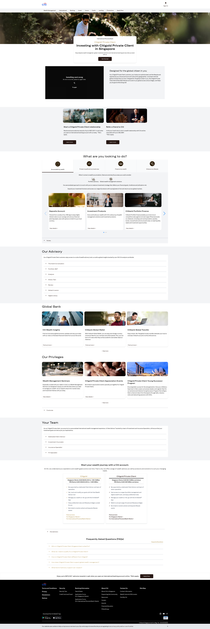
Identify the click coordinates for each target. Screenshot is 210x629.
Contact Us (124, 588)
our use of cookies (128, 626)
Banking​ (72, 10)
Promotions (110, 10)
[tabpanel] (105, 207)
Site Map (143, 588)
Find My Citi (123, 597)
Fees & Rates (79, 591)
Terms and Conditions (49, 588)
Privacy (44, 591)
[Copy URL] (74, 83)
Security (62, 588)
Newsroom (104, 597)
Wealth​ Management (50, 10)
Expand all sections (157, 542)
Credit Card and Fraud (66, 594)
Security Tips (63, 591)
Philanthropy (105, 609)
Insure (87, 10)
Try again (74, 87)
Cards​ (94, 10)
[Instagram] (160, 614)
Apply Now (120, 10)
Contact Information (126, 591)
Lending (101, 10)
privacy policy (116, 626)
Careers (103, 600)
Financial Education (107, 606)
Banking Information (82, 588)
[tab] (49, 10)
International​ (63, 10)
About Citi (104, 588)
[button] (103, 232)
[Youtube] (164, 614)
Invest (80, 10)
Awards (103, 603)
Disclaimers (46, 595)
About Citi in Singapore (108, 591)
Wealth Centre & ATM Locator (128, 594)
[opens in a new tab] (44, 4)
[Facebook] (167, 614)
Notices (44, 598)
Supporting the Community (109, 594)
